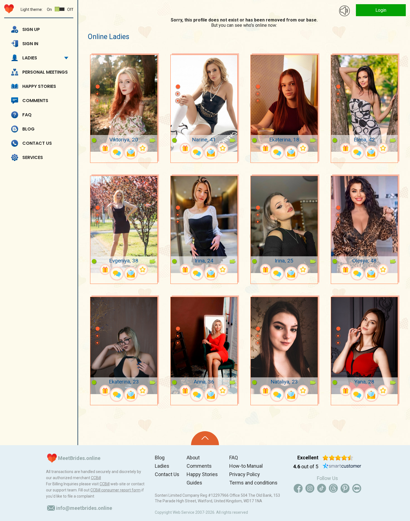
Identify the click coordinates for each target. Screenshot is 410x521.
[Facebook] (298, 488)
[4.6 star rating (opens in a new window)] (338, 457)
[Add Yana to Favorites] (383, 390)
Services (32, 157)
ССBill (96, 478)
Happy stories (39, 86)
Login (380, 10)
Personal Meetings (45, 72)
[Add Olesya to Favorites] (383, 269)
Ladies (29, 58)
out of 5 (305, 466)
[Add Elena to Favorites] (383, 148)
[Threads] (333, 488)
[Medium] (357, 488)
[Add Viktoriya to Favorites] (142, 148)
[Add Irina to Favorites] (222, 269)
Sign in (30, 43)
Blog (28, 129)
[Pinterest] (345, 488)
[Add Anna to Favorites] (222, 390)
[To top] (205, 438)
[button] (97, 78)
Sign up (31, 29)
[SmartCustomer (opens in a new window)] (341, 466)
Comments (35, 100)
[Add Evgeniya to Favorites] (142, 269)
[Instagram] (310, 488)
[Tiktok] (321, 488)
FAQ (27, 115)
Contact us (37, 143)
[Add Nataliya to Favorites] (302, 390)
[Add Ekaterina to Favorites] (302, 148)
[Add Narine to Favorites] (222, 148)
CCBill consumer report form (115, 490)
